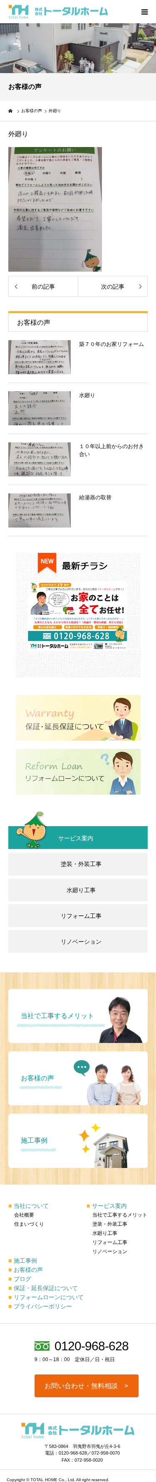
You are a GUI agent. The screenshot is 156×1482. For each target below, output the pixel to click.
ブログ (19, 1279)
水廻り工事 (81, 890)
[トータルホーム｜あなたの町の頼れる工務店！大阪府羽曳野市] (58, 12)
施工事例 (22, 1260)
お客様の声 (25, 1269)
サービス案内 (107, 1205)
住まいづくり (29, 1224)
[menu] (144, 11)
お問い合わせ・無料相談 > (86, 1385)
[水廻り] (39, 408)
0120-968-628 (91, 1346)
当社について (28, 1205)
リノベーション (81, 941)
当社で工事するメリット (119, 1215)
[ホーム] (11, 111)
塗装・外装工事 (81, 864)
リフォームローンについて (46, 1297)
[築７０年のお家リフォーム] (39, 357)
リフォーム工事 (81, 916)
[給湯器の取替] (39, 510)
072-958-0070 (106, 1452)
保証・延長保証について (43, 1288)
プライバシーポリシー (40, 1306)
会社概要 (24, 1215)
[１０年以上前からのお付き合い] (39, 459)
